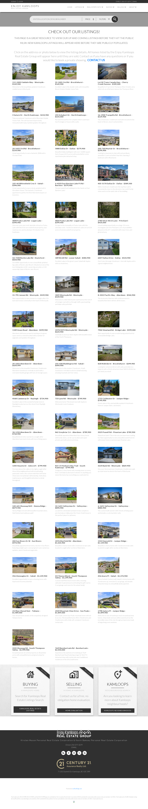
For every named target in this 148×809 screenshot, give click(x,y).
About (132, 7)
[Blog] (63, 753)
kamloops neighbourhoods (117, 710)
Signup (13, 1)
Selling (120, 7)
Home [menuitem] (69, 7)
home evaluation (73, 710)
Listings (78, 7)
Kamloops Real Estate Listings (30, 709)
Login (20, 1)
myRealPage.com (77, 788)
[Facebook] (69, 753)
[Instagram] (74, 753)
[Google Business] (85, 753)
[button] (30, 709)
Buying (109, 7)
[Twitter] (79, 753)
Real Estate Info (94, 7)
